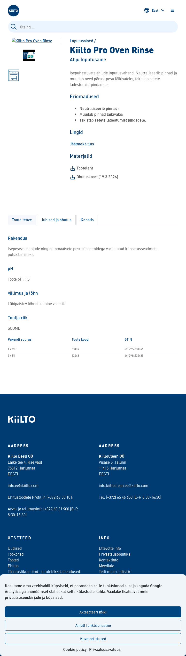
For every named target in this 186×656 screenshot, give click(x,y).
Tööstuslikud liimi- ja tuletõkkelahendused (44, 571)
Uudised (15, 548)
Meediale (106, 565)
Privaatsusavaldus (105, 649)
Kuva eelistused (93, 638)
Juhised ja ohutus (56, 219)
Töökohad (16, 554)
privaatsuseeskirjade (23, 597)
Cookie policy (75, 649)
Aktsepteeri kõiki (93, 611)
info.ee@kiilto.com (23, 485)
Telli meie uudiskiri (115, 571)
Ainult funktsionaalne (93, 625)
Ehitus (13, 565)
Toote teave (22, 219)
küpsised (54, 597)
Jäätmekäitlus (82, 144)
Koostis (87, 219)
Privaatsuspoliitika (114, 554)
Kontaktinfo (108, 559)
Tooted (13, 559)
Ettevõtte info (110, 548)
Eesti (155, 10)
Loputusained (81, 41)
